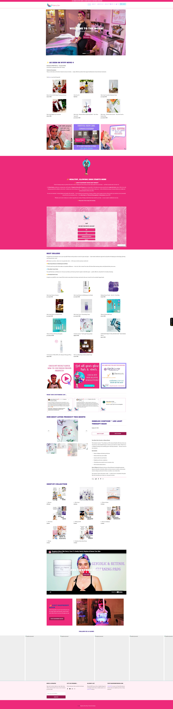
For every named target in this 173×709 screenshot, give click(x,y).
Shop (94, 4)
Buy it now (118, 431)
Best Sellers (53, 251)
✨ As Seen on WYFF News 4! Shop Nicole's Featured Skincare (86, 0)
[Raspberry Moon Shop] (53, 5)
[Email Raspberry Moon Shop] (74, 686)
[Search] (118, 4)
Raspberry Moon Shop (84, 703)
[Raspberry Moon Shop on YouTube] (70, 686)
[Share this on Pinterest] (100, 476)
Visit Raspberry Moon (57, 616)
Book (106, 4)
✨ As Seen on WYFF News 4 (60, 60)
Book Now (86, 36)
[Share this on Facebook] (98, 476)
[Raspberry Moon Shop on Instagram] (72, 686)
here (50, 75)
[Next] (86, 428)
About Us (100, 4)
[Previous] (48, 428)
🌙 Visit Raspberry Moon (59, 604)
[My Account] (116, 4)
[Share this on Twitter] (96, 476)
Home (89, 4)
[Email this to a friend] (103, 476)
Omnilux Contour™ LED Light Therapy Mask (107, 420)
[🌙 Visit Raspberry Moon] (100, 609)
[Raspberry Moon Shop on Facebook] (67, 686)
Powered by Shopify (91, 703)
